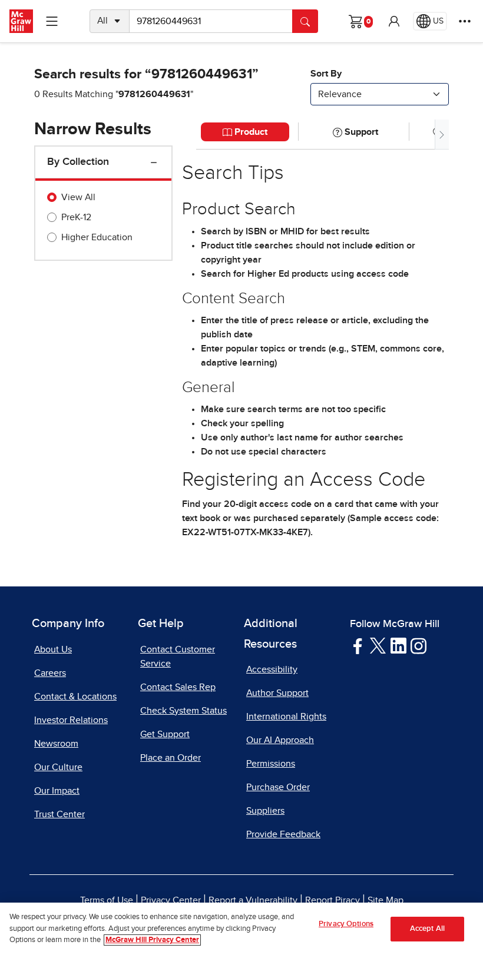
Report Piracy (332, 900)
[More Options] (464, 21)
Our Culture (58, 767)
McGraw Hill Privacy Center (152, 940)
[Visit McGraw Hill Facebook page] (358, 644)
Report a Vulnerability (253, 900)
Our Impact (57, 790)
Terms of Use (106, 900)
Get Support (165, 734)
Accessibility (271, 669)
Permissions (270, 763)
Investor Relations (71, 720)
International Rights (286, 716)
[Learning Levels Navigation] (51, 21)
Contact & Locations (75, 696)
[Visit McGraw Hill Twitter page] (378, 644)
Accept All (427, 929)
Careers (50, 673)
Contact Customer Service (177, 656)
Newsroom (56, 743)
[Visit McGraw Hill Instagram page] (418, 644)
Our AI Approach (280, 740)
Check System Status (183, 710)
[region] (241, 929)
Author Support (277, 693)
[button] (394, 21)
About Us (53, 649)
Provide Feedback (283, 834)
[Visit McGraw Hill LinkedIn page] (398, 644)
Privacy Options (346, 924)
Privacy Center (171, 900)
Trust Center (59, 814)
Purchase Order (278, 787)
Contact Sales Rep (178, 687)
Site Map (385, 900)
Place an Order (170, 757)
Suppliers (265, 810)
